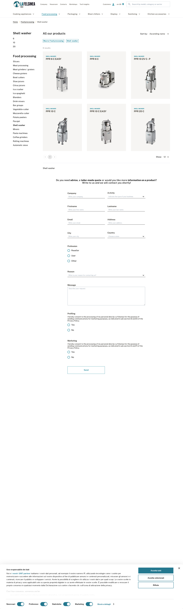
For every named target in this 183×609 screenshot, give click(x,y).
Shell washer (19, 125)
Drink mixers (19, 101)
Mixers (16, 129)
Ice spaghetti (19, 93)
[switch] (43, 604)
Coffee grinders (20, 137)
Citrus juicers (19, 85)
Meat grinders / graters (23, 69)
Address (111, 219)
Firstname (72, 206)
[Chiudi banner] (179, 568)
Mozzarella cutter (21, 113)
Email (70, 219)
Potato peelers (20, 117)
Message (71, 285)
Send (86, 370)
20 (14, 46)
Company (71, 193)
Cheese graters (20, 73)
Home (15, 22)
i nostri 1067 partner (21, 573)
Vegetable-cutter (21, 109)
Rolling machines (21, 141)
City (69, 233)
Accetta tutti (156, 571)
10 (14, 42)
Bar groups (18, 105)
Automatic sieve (20, 145)
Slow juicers (18, 81)
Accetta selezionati (156, 578)
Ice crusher (18, 89)
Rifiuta (156, 585)
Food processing (27, 22)
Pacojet (16, 121)
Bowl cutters (19, 77)
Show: (159, 157)
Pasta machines (20, 133)
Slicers (16, 61)
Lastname (112, 206)
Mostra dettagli (104, 604)
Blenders (17, 97)
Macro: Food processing (53, 41)
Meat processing (20, 65)
